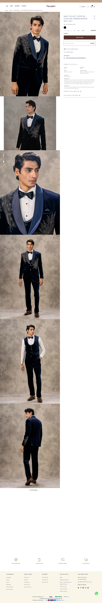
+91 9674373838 (82, 579)
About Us (26, 577)
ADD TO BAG (79, 37)
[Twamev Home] (51, 6)
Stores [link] (24, 6)
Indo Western (9, 586)
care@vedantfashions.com (85, 581)
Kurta (7, 582)
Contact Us (45, 579)
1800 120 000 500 (82, 577)
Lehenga (8, 577)
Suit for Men (17, 10)
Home (6, 10)
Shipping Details (64, 579)
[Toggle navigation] (7, 6)
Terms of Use (63, 586)
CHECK (92, 43)
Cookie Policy (63, 591)
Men (11, 10)
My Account (45, 582)
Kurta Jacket (9, 589)
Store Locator (27, 586)
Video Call (26, 582)
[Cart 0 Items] (94, 7)
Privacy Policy (63, 588)
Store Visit (27, 584)
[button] (11, 6)
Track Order (45, 577)
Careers (26, 579)
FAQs (61, 577)
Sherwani (8, 584)
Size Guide (93, 30)
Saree (7, 579)
